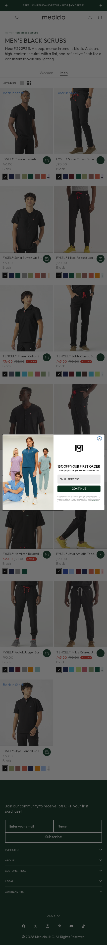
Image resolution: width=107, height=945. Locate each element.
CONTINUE (79, 489)
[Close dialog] (99, 439)
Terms (58, 501)
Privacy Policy (95, 500)
